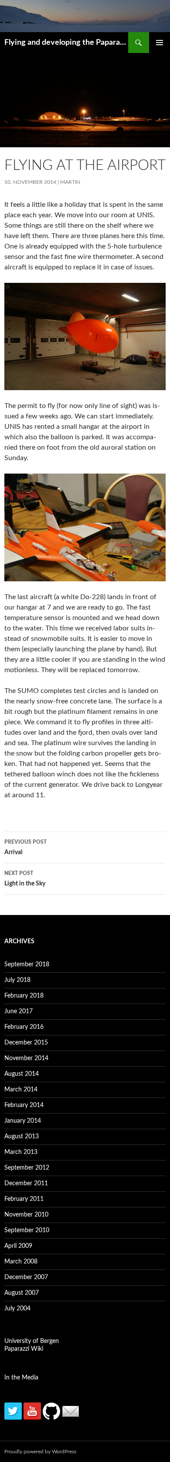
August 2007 (21, 1293)
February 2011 (24, 1199)
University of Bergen (31, 1341)
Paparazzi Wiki (23, 1349)
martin (70, 182)
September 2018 (26, 964)
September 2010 (26, 1230)
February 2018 (24, 996)
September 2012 (26, 1168)
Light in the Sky (24, 879)
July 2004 (17, 1309)
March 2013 (20, 1152)
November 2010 (26, 1215)
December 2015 (26, 1043)
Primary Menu (159, 42)
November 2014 (26, 1058)
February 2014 (24, 1105)
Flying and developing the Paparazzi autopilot (66, 42)
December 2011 (26, 1183)
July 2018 (17, 980)
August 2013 (21, 1137)
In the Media (21, 1378)
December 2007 (26, 1277)
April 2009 (18, 1246)
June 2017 (18, 1011)
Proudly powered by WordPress (40, 1451)
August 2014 (21, 1074)
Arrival (25, 847)
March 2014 (20, 1090)
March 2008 (20, 1262)
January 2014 (22, 1121)
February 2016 (24, 1027)
